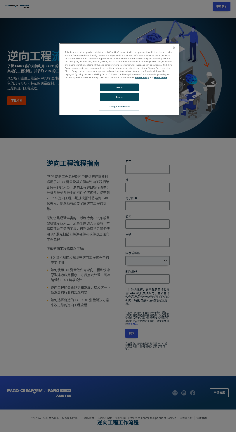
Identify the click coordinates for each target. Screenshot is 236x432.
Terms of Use (160, 77)
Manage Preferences (119, 106)
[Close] (174, 48)
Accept (119, 87)
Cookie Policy (142, 77)
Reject (119, 97)
